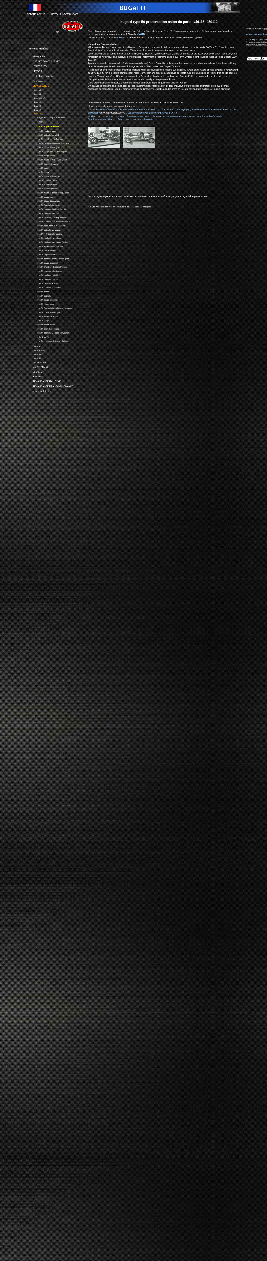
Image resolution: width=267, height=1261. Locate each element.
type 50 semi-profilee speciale (46, 246)
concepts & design (40, 390)
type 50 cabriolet (40, 295)
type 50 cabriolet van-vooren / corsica (49, 221)
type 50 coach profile (42, 324)
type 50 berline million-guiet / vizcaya (49, 142)
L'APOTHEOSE (38, 366)
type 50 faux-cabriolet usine (45, 204)
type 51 (35, 345)
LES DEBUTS (38, 65)
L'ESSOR (35, 70)
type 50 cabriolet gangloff (44, 134)
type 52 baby (37, 349)
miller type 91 (39, 336)
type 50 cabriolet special (43, 283)
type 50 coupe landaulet (43, 299)
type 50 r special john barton (45, 270)
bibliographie (37, 56)
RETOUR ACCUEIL (37, 14)
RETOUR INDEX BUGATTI (65, 14)
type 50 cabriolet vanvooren (45, 229)
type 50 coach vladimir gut (44, 311)
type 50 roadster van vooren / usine (48, 241)
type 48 (35, 105)
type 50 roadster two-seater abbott (48, 159)
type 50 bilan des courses (44, 328)
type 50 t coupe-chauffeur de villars (48, 208)
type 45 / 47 (37, 97)
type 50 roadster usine (42, 130)
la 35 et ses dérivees (41, 75)
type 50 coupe (39, 320)
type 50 (35, 113)
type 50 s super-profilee (43, 188)
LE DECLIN (36, 371)
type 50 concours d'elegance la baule (49, 340)
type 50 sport (38, 167)
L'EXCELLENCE (39, 85)
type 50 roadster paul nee (44, 213)
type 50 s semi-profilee (43, 184)
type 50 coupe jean (41, 196)
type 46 (35, 101)
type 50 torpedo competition (45, 254)
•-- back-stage (37, 361)
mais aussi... (37, 376)
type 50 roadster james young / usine (49, 192)
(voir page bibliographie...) (113, 112)
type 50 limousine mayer (43, 316)
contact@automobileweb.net (169, 102)
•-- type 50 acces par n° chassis (47, 117)
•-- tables (37, 121)
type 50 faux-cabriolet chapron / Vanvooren (51, 307)
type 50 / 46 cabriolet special (45, 233)
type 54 (35, 357)
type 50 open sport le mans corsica (48, 225)
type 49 (35, 109)
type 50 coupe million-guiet (44, 175)
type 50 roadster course (43, 279)
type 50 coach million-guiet (44, 147)
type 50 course (39, 171)
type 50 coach (39, 291)
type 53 (35, 353)
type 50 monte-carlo (41, 303)
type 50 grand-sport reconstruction (48, 266)
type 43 (35, 89)
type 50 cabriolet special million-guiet (49, 258)
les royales (36, 80)
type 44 (35, 93)
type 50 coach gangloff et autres (47, 138)
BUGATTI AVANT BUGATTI (44, 60)
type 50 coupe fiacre (42, 155)
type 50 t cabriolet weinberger (46, 237)
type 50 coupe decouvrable (44, 200)
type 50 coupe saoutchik (43, 262)
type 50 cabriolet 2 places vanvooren (49, 332)
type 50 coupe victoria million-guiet (48, 151)
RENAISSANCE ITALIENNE (45, 381)
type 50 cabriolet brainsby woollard (48, 217)
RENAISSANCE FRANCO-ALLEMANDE (51, 386)
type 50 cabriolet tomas (43, 180)
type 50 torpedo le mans (43, 163)
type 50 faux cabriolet (42, 250)
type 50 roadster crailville (44, 274)
